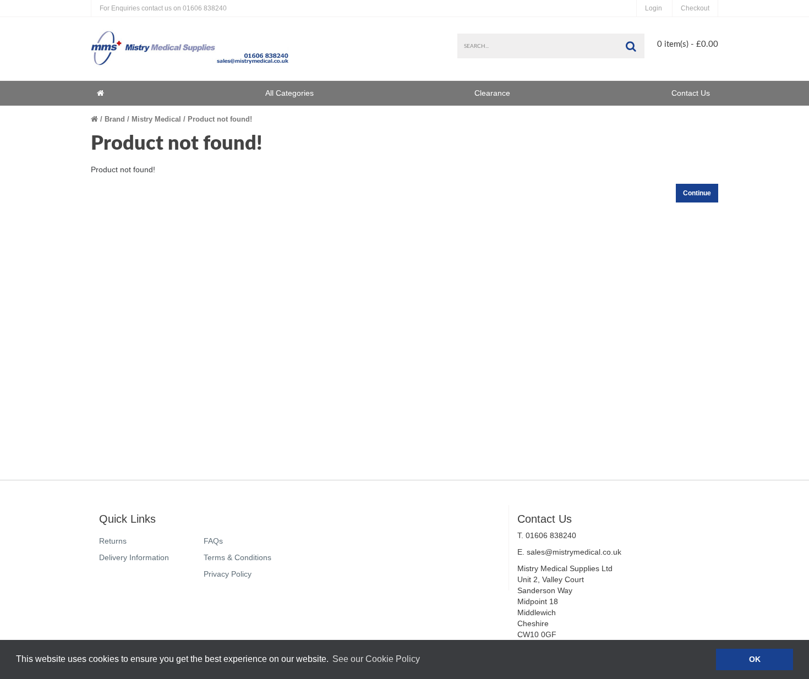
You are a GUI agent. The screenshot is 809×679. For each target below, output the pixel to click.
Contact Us (690, 93)
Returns (113, 540)
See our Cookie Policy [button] (376, 659)
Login (653, 8)
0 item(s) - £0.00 (687, 44)
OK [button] (755, 659)
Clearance (492, 93)
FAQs (213, 540)
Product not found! (220, 119)
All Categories (289, 93)
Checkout (695, 8)
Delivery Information (134, 557)
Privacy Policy (228, 574)
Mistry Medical (156, 119)
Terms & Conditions (237, 557)
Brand (115, 119)
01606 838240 (163, 8)
